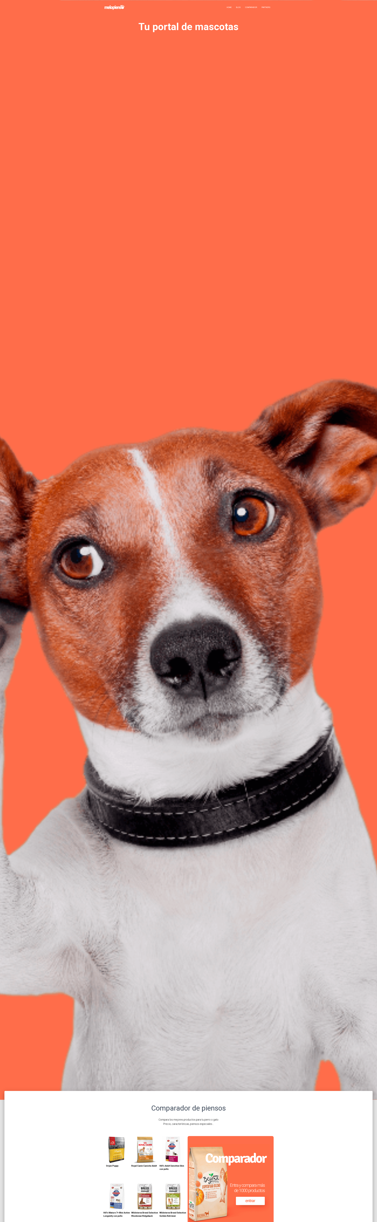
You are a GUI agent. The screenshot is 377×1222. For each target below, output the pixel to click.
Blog (238, 7)
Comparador (251, 7)
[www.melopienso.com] (114, 7)
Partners (266, 7)
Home (229, 7)
